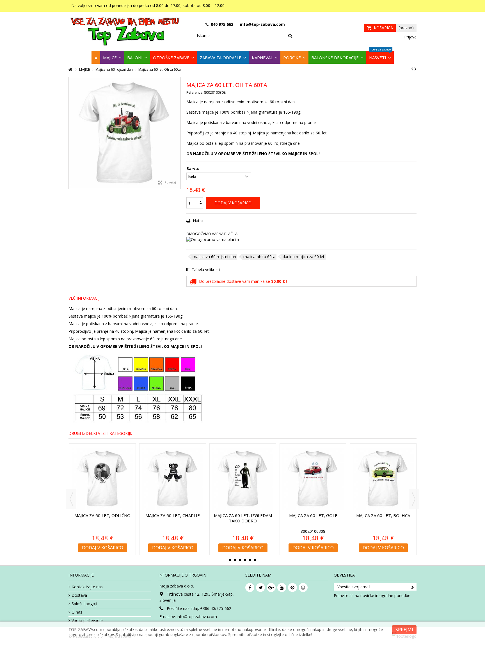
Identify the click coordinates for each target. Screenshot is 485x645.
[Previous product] (412, 68)
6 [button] (255, 560)
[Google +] (271, 587)
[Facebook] (249, 587)
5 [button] (250, 560)
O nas (77, 612)
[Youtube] (281, 587)
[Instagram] (303, 587)
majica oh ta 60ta (259, 256)
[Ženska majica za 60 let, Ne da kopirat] (313, 478)
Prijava (410, 37)
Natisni (198, 220)
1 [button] (230, 560)
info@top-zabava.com (197, 616)
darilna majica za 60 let (303, 256)
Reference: (194, 92)
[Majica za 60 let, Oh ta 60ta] (124, 133)
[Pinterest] (292, 587)
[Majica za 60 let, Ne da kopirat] (102, 478)
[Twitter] (260, 587)
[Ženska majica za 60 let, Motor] (383, 478)
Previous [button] (71, 499)
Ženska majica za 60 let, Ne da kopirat (313, 518)
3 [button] (240, 560)
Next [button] (414, 499)
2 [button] (235, 560)
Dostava (79, 595)
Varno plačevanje (87, 620)
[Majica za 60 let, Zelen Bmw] (172, 478)
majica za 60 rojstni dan (214, 256)
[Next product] (416, 68)
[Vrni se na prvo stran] (70, 69)
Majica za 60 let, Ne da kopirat (102, 518)
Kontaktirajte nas (87, 586)
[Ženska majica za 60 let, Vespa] (242, 478)
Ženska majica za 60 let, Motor (383, 518)
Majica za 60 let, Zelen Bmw (173, 518)
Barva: (193, 168)
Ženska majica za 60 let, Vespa (242, 518)
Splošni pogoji (84, 603)
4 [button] (245, 560)
